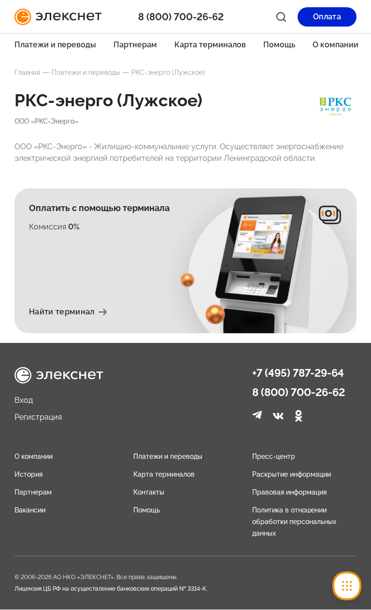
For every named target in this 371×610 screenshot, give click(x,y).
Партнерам (135, 45)
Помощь (279, 45)
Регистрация (38, 417)
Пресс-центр (273, 456)
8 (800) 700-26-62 (298, 392)
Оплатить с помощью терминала (99, 208)
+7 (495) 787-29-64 (298, 373)
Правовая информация (289, 492)
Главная (27, 72)
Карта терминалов (210, 45)
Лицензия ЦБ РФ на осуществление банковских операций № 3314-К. (110, 588)
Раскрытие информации (291, 474)
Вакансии (29, 510)
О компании (335, 45)
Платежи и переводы (55, 45)
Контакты (148, 492)
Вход (23, 400)
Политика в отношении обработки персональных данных (294, 521)
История (28, 474)
